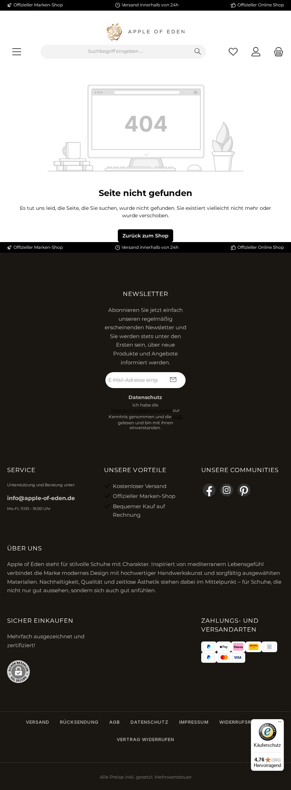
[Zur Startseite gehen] (145, 32)
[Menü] (16, 51)
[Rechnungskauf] (269, 646)
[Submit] (173, 380)
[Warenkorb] (276, 51)
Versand (37, 722)
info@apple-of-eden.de (41, 498)
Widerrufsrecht (242, 722)
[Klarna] (238, 646)
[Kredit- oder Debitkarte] (231, 657)
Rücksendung (79, 722)
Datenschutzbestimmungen (141, 410)
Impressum (193, 722)
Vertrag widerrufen (145, 739)
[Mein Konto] (255, 51)
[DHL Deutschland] (254, 646)
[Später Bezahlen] (208, 657)
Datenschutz (150, 722)
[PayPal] (208, 646)
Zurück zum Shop (145, 236)
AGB (177, 416)
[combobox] (115, 52)
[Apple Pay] (223, 646)
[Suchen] (198, 52)
